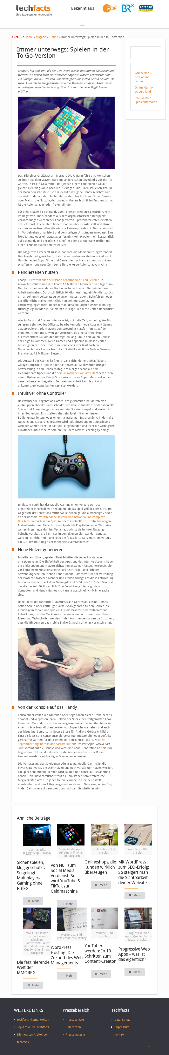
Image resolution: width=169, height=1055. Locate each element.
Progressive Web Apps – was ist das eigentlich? (134, 954)
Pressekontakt (75, 1019)
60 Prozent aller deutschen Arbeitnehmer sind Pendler (63, 280)
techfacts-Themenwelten (33, 1019)
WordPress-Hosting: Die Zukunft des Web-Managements (67, 955)
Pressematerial (76, 1034)
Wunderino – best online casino (143, 77)
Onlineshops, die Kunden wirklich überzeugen (100, 867)
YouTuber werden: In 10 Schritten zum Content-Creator (100, 953)
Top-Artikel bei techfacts (33, 1027)
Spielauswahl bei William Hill (76, 373)
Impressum (121, 1027)
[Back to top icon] (149, 1046)
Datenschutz (122, 1019)
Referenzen (73, 1027)
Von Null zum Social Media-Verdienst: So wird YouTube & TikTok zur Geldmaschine (66, 878)
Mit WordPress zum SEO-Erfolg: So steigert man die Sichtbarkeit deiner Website (133, 872)
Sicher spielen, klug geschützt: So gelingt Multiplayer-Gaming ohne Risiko (31, 875)
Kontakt (119, 1034)
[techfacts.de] (33, 10)
